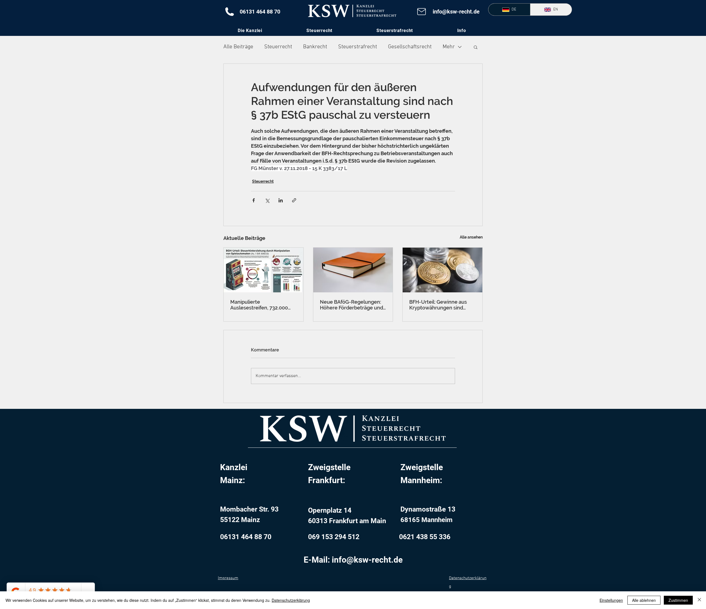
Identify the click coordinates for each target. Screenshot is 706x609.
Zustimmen (678, 600)
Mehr (449, 47)
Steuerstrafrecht (357, 47)
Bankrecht (315, 47)
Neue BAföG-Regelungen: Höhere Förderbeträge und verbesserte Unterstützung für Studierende (352, 305)
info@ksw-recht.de (456, 11)
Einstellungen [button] (611, 600)
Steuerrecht (278, 47)
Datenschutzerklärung (291, 600)
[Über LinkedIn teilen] (280, 200)
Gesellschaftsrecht (410, 47)
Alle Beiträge (238, 47)
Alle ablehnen (644, 600)
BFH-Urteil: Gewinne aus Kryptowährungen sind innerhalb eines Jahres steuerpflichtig (438, 305)
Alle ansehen (471, 237)
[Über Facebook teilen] (253, 200)
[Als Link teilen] (294, 200)
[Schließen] (699, 600)
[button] (461, 30)
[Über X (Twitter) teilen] (267, 200)
